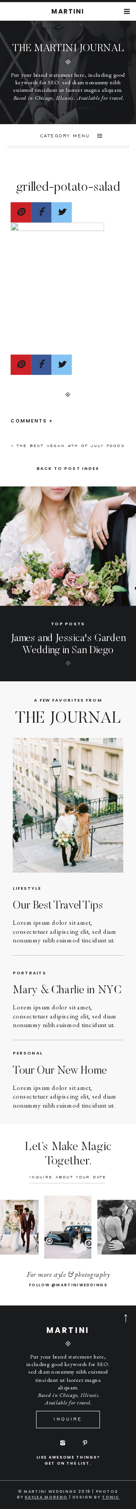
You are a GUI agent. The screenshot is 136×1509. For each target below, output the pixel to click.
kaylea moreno (46, 1497)
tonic (110, 1497)
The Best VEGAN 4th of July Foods (71, 445)
